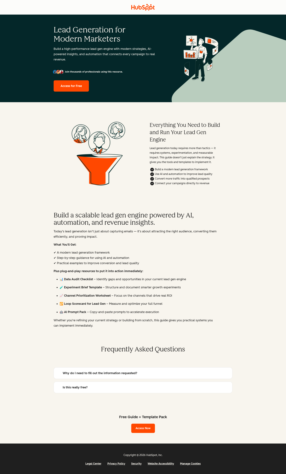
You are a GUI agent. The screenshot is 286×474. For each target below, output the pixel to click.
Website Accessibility (161, 463)
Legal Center (93, 463)
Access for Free (71, 86)
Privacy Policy (116, 463)
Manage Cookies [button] (190, 463)
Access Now (143, 428)
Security (136, 463)
